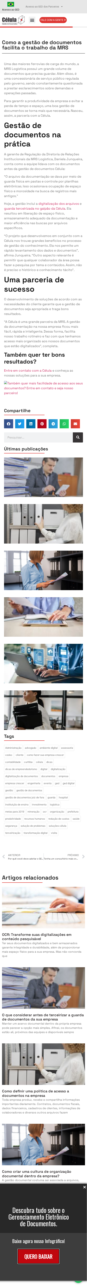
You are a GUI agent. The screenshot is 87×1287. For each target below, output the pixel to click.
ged (57, 783)
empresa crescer (14, 783)
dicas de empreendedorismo (21, 769)
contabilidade (13, 761)
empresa (63, 776)
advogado (30, 747)
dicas (49, 761)
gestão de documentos (29, 790)
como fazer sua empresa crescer (45, 754)
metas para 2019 (14, 811)
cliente (19, 754)
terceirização (12, 832)
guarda (51, 797)
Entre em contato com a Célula (28, 370)
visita (54, 832)
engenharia (34, 783)
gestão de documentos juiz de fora (24, 797)
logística (54, 804)
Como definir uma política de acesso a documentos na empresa (35, 1093)
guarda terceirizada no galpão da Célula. (35, 208)
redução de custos (58, 818)
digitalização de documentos (21, 776)
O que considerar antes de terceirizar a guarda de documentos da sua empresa (43, 1017)
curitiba (28, 761)
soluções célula (57, 825)
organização (57, 811)
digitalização (58, 769)
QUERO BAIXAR (38, 1256)
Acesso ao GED (10, 9)
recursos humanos (34, 818)
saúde (76, 818)
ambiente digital (49, 747)
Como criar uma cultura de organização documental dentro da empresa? (36, 1173)
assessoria (67, 747)
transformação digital (36, 832)
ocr (45, 811)
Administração (13, 747)
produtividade (13, 818)
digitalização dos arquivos (58, 204)
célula (39, 761)
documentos (48, 776)
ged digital (68, 783)
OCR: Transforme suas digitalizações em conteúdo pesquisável (36, 936)
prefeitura (73, 811)
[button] (32, 20)
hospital (63, 797)
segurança (11, 825)
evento (48, 783)
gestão (9, 790)
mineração (33, 811)
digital (43, 769)
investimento (39, 804)
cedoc (8, 754)
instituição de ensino (17, 804)
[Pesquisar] (78, 437)
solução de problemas (33, 825)
